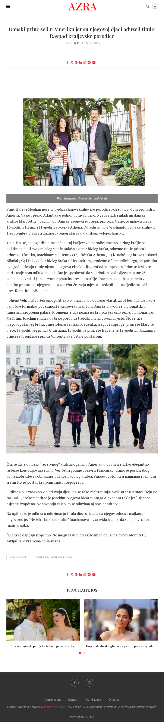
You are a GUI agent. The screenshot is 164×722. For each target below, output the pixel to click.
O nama (114, 699)
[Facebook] (75, 683)
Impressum (53, 699)
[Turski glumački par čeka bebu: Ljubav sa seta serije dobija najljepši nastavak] (43, 620)
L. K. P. (75, 43)
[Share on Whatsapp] (84, 62)
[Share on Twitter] (71, 62)
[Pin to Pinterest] (76, 62)
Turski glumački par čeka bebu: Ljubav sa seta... (43, 646)
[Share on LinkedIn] (80, 62)
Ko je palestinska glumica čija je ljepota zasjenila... (121, 646)
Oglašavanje (94, 699)
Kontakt (73, 699)
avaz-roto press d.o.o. (53, 707)
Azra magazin (18, 557)
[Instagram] (89, 683)
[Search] (147, 6)
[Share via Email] (93, 62)
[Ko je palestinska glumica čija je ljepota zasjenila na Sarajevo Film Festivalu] (121, 620)
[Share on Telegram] (89, 62)
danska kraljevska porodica (54, 557)
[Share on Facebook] (68, 62)
